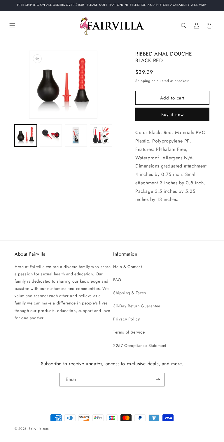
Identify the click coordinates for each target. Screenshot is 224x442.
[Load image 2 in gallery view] (51, 135)
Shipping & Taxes (129, 293)
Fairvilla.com (39, 428)
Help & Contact (127, 267)
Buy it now (172, 114)
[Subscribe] (157, 379)
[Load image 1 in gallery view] (26, 135)
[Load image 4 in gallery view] (101, 135)
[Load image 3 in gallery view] (76, 135)
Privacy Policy (126, 319)
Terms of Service (129, 332)
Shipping (142, 80)
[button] (12, 25)
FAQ (117, 280)
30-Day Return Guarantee (136, 306)
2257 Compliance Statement (139, 345)
